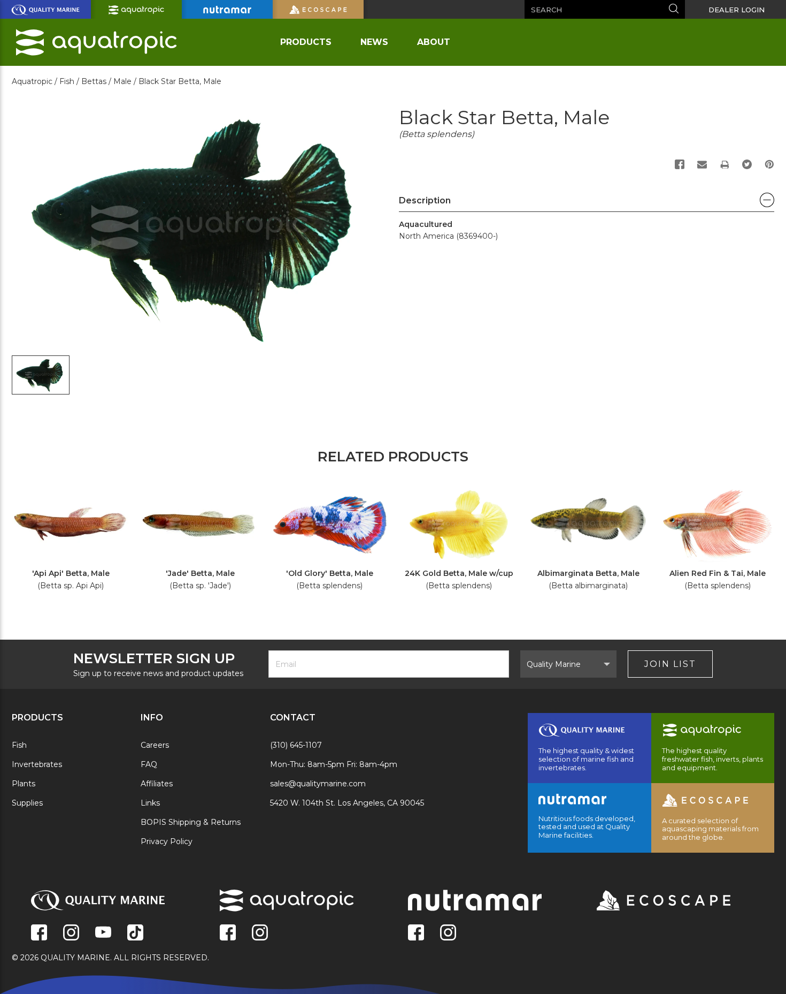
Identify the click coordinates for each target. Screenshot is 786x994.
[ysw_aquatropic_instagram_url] (260, 933)
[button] (586, 203)
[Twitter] (747, 164)
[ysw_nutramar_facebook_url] (416, 933)
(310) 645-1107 (296, 745)
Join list (670, 664)
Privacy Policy (166, 841)
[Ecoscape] (650, 901)
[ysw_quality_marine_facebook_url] (39, 933)
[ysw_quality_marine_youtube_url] (103, 933)
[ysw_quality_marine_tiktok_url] (135, 933)
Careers (155, 745)
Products (306, 42)
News (374, 42)
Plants (23, 783)
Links (150, 803)
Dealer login (736, 9)
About (433, 42)
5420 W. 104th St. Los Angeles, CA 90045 (347, 803)
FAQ (149, 764)
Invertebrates (37, 764)
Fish (19, 745)
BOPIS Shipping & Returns (191, 822)
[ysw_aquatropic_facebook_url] (228, 933)
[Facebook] (679, 164)
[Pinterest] (769, 164)
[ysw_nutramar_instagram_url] (448, 933)
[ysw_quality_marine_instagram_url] (71, 933)
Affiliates (157, 783)
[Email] (702, 164)
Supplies (27, 803)
